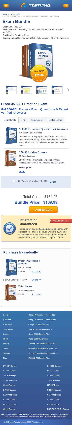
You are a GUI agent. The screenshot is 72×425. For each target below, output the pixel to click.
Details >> (54, 182)
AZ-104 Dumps (9, 371)
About (5, 339)
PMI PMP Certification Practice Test (42, 349)
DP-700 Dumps (9, 390)
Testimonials (8, 329)
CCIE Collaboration (40, 38)
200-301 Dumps (9, 376)
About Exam (36, 120)
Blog (5, 358)
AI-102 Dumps (9, 409)
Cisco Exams (15, 14)
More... (22, 172)
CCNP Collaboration (60, 38)
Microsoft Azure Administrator (40, 329)
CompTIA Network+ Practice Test (42, 320)
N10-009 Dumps (54, 366)
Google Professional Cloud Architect (43, 353)
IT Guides (7, 320)
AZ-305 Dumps (9, 400)
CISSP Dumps (53, 404)
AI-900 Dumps (9, 385)
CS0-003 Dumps (54, 390)
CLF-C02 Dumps (54, 395)
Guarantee (7, 325)
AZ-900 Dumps (53, 376)
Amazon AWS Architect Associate (41, 344)
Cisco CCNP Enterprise (38, 339)
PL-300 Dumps (53, 371)
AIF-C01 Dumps (9, 404)
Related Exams (55, 120)
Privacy (6, 344)
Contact (6, 334)
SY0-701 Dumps (10, 366)
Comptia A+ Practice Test (38, 325)
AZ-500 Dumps (53, 400)
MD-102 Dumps (53, 385)
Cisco (26, 35)
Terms (5, 349)
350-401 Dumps (53, 380)
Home (5, 14)
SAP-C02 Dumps (10, 395)
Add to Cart (43, 209)
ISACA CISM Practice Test (39, 358)
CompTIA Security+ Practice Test (41, 315)
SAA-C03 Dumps (10, 380)
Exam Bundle (10, 120)
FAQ (23, 120)
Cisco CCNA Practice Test (39, 334)
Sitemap (6, 353)
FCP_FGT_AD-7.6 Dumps (58, 409)
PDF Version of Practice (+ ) (32, 181)
